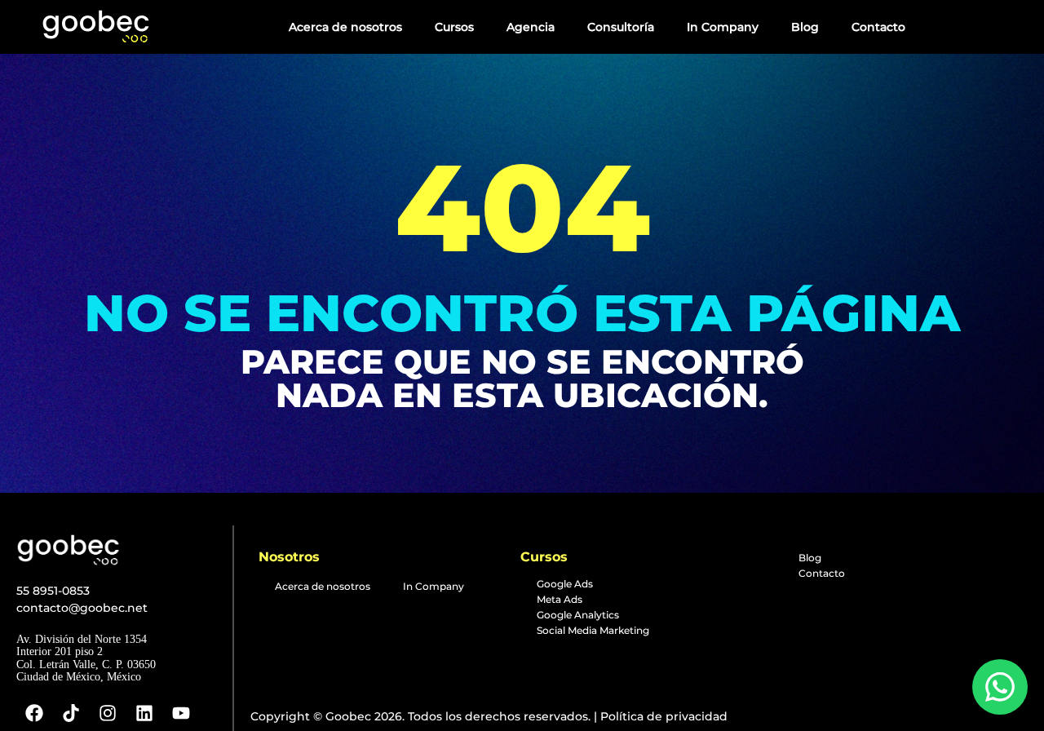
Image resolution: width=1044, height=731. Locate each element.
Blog (805, 27)
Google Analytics (578, 615)
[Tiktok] (71, 713)
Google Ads (565, 584)
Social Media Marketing (593, 630)
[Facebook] (34, 713)
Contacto (878, 27)
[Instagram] (108, 713)
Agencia (531, 27)
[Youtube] (181, 713)
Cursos (454, 27)
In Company (723, 27)
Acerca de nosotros (345, 27)
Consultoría (620, 27)
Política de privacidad (662, 716)
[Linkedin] (144, 713)
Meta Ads (559, 599)
